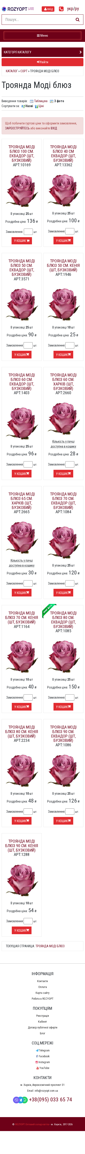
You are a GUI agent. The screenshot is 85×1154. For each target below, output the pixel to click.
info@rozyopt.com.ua (46, 1090)
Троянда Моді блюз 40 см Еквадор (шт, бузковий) (63, 153)
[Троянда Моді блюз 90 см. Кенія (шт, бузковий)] (21, 879)
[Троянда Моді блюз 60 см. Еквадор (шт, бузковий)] (21, 423)
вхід (50, 9)
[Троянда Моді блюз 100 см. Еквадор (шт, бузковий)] (21, 190)
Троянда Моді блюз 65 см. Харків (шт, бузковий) (21, 501)
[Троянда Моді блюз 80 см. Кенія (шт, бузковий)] (21, 770)
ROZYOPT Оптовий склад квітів (32, 1124)
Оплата (42, 987)
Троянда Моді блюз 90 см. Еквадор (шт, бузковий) (63, 734)
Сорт (23, 71)
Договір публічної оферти (42, 1027)
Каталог (12, 71)
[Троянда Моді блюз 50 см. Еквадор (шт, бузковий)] (21, 304)
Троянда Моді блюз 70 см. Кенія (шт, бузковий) (21, 617)
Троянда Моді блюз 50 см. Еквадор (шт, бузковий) (21, 268)
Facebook (44, 1056)
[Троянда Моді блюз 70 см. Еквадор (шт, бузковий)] (63, 542)
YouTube (44, 1068)
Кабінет (42, 1021)
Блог (42, 1033)
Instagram (44, 1062)
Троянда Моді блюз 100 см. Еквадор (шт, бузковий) (21, 153)
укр (70, 8)
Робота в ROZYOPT (42, 998)
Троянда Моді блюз (50, 946)
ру (77, 8)
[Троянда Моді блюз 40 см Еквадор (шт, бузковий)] (63, 190)
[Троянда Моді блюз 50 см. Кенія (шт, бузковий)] (63, 304)
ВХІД (54, 128)
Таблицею (41, 101)
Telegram (44, 1050)
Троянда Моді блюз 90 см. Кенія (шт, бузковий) (21, 846)
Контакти (42, 981)
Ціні (41, 106)
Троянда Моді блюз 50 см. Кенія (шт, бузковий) (63, 265)
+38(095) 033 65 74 (50, 1099)
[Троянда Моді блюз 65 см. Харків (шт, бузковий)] (21, 537)
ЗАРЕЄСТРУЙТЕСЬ (17, 128)
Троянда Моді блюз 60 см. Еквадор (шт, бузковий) (21, 382)
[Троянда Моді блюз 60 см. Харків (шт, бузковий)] (63, 418)
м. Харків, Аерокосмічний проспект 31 (42, 1085)
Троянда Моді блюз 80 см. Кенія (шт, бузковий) (21, 731)
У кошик (20, 241)
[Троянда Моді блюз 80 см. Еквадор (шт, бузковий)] (63, 656)
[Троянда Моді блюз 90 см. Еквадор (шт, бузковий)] (63, 770)
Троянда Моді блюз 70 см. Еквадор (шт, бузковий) (63, 501)
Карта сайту (42, 992)
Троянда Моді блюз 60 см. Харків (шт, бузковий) (63, 382)
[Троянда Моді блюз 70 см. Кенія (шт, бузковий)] (21, 656)
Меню (43, 35)
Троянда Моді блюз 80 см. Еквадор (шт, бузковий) (63, 620)
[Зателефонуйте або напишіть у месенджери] (61, 9)
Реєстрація (42, 1015)
